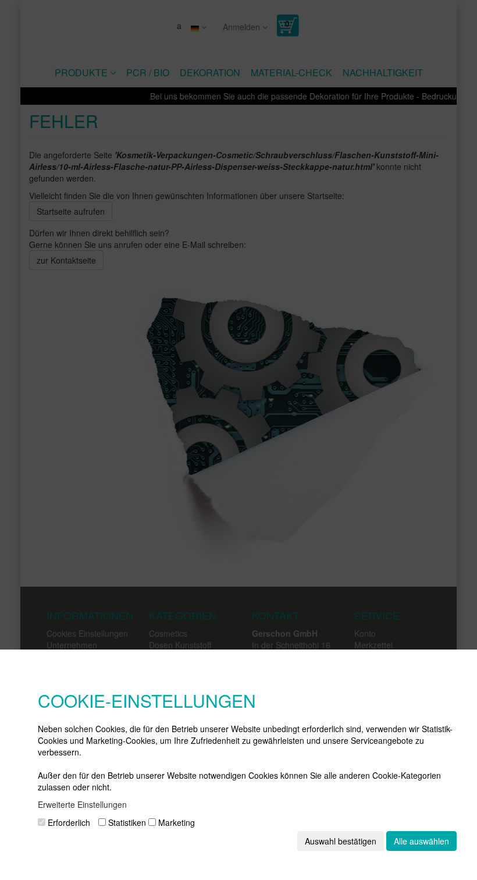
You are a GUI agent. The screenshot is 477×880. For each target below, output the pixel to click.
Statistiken (126, 822)
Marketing (175, 822)
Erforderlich (67, 822)
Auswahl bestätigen (340, 841)
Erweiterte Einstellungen (82, 804)
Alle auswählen (421, 841)
